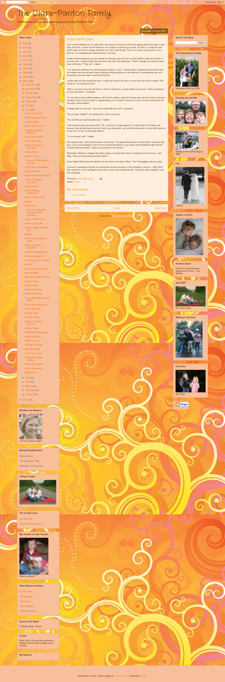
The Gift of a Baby (33, 345)
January (29, 394)
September (31, 97)
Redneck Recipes (27, 611)
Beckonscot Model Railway (34, 358)
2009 (25, 72)
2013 (25, 56)
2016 (25, 43)
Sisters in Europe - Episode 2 (34, 180)
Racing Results (32, 171)
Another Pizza (31, 313)
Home (117, 208)
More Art (29, 234)
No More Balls (31, 121)
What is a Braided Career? (33, 322)
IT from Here (25, 591)
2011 (25, 64)
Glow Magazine (26, 606)
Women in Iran (32, 156)
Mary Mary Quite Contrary (37, 277)
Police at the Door (33, 113)
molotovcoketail (121, 676)
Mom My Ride (31, 273)
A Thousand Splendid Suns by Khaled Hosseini (35, 212)
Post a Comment (78, 195)
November (30, 89)
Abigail (77, 182)
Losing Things (31, 328)
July (27, 105)
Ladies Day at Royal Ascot (37, 175)
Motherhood (31, 372)
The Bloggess (26, 596)
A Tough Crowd (32, 317)
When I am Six (32, 340)
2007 (25, 81)
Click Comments (33, 309)
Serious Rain (31, 152)
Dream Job (30, 205)
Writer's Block (31, 285)
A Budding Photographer (37, 332)
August (29, 101)
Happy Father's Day (34, 219)
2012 (25, 60)
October (29, 93)
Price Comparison (33, 368)
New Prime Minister (34, 137)
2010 (25, 68)
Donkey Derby (32, 281)
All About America (33, 293)
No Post (28, 264)
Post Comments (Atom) (122, 216)
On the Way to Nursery (36, 304)
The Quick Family (33, 353)
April (27, 382)
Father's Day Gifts (33, 223)
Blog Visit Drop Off (34, 364)
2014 (25, 52)
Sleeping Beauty (33, 336)
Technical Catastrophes (36, 252)
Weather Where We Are (30, 523)
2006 (25, 399)
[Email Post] (100, 178)
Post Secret (25, 601)
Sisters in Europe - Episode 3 (34, 146)
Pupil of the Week (33, 289)
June (28, 110)
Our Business (25, 519)
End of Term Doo (33, 141)
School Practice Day (34, 197)
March (28, 386)
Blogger (143, 676)
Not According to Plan (35, 117)
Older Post (160, 208)
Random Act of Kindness (37, 268)
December (30, 84)
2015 (25, 47)
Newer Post (73, 208)
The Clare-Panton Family (64, 13)
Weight (28, 201)
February (30, 390)
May (27, 377)
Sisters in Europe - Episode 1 (34, 246)
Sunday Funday (32, 349)
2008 (25, 77)
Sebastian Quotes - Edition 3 (34, 131)
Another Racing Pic (34, 256)
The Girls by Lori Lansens (37, 260)
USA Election (31, 186)
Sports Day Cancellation (36, 167)
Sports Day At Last (34, 126)
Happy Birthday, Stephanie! (32, 191)
